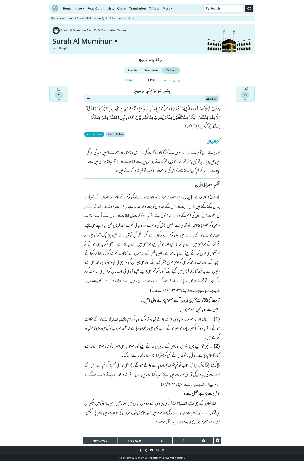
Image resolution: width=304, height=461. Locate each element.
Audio (132, 80)
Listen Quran (117, 8)
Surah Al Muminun (83, 41)
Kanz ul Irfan (115, 134)
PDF (152, 80)
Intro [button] (78, 8)
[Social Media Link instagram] (157, 450)
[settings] (218, 440)
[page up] (162, 440)
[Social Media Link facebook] (141, 450)
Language (174, 80)
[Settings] (249, 8)
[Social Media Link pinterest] (163, 450)
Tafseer (154, 8)
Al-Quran (68, 18)
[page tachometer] (203, 440)
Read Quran (95, 8)
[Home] (55, 8)
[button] (89, 99)
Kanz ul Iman (94, 134)
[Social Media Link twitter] (146, 450)
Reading (133, 70)
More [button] (166, 8)
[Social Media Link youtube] (152, 450)
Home (67, 8)
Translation (137, 8)
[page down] (183, 440)
